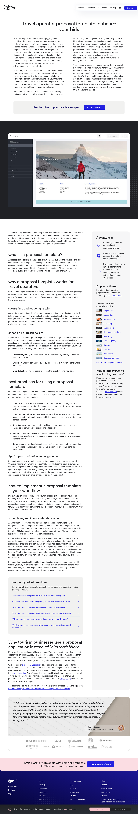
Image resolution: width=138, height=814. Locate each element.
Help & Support (76, 781)
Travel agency (110, 341)
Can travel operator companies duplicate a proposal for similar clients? (38, 607)
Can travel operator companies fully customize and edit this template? (38, 595)
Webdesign (108, 354)
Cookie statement (70, 809)
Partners (73, 796)
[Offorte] (12, 782)
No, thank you (120, 809)
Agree (99, 809)
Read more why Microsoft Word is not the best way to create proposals (39, 689)
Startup (107, 345)
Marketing (108, 336)
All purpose (108, 310)
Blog (71, 785)
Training (107, 349)
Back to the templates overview (110, 362)
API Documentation (77, 799)
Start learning (111, 392)
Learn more (117, 295)
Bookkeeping (109, 319)
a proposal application (31, 665)
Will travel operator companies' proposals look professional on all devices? (40, 619)
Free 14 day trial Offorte (100, 764)
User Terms (105, 792)
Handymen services (112, 332)
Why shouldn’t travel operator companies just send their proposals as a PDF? (41, 601)
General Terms (106, 788)
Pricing (42, 785)
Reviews (42, 796)
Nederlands (12, 786)
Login (10, 794)
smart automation (18, 673)
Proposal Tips (44, 799)
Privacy (103, 781)
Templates (43, 788)
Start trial (130, 8)
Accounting (108, 315)
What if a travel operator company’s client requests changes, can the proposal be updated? (41, 626)
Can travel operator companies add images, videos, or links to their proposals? (41, 613)
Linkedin (104, 796)
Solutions (42, 792)
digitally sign (65, 679)
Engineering (109, 328)
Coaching (108, 323)
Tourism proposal (93, 107)
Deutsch (11, 790)
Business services (111, 358)
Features (42, 781)
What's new (74, 792)
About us (73, 788)
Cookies (104, 785)
